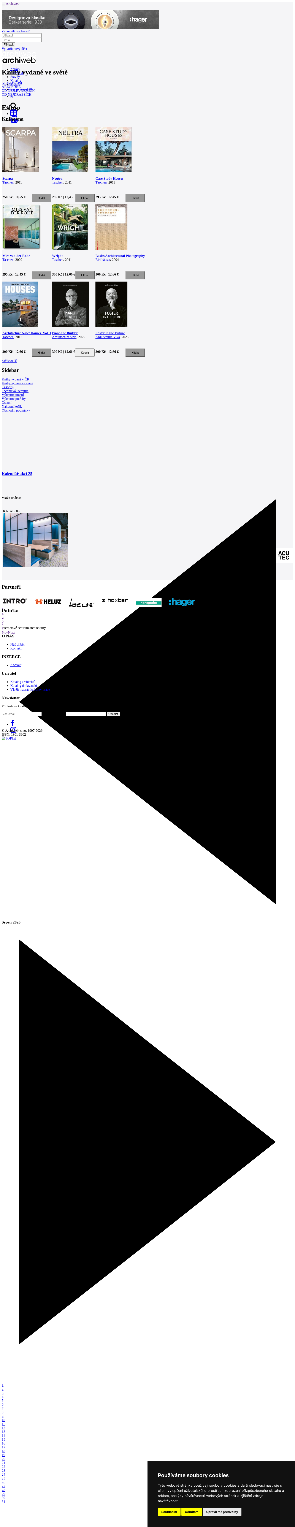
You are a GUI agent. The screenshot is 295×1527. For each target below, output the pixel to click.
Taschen (8, 182)
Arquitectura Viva (64, 337)
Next (11, 632)
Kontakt (15, 648)
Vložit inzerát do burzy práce (30, 689)
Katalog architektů (22, 682)
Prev (5, 632)
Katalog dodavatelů (23, 685)
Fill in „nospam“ (54, 714)
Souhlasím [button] (169, 1512)
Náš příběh (17, 644)
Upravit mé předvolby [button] (222, 1512)
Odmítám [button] (191, 1512)
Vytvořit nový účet (14, 49)
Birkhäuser (102, 259)
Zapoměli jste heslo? (16, 31)
